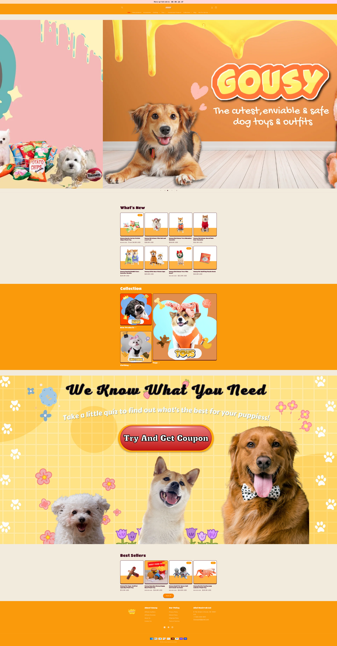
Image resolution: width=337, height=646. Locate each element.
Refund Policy (173, 615)
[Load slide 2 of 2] (167, 190)
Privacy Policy (173, 612)
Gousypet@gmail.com (201, 619)
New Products (127, 327)
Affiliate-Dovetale (150, 615)
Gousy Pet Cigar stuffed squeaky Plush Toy (128, 586)
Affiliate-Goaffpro (150, 612)
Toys (155, 363)
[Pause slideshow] (176, 190)
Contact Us (148, 621)
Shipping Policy (174, 618)
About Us (147, 618)
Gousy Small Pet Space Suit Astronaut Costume (178, 586)
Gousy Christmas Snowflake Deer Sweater (203, 239)
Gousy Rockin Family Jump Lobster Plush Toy (202, 586)
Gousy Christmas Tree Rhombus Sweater (180, 239)
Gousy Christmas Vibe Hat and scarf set (155, 239)
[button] (122, 7)
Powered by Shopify (172, 641)
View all (168, 595)
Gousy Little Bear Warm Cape (155, 271)
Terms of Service (174, 621)
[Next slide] (172, 190)
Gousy (165, 641)
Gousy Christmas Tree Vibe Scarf (178, 272)
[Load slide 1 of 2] (165, 190)
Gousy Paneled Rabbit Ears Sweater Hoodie (129, 272)
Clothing (124, 365)
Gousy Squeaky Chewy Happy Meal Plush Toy (155, 586)
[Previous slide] (161, 190)
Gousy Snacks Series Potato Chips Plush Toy (130, 239)
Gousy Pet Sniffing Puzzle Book (204, 271)
